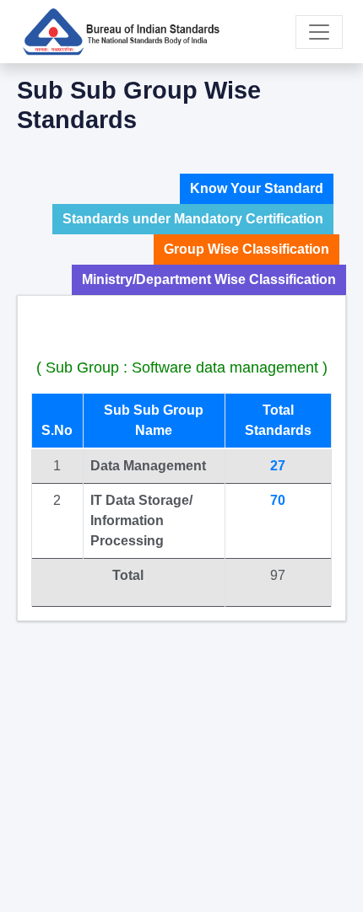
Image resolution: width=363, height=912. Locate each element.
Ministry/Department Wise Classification (209, 279)
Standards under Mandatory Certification (192, 219)
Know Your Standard (256, 188)
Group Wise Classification (246, 249)
